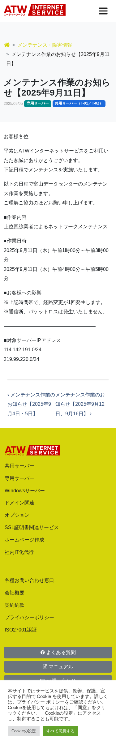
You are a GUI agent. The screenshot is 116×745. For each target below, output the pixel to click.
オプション (17, 515)
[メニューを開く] (103, 11)
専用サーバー (19, 478)
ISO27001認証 (21, 629)
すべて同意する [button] (60, 731)
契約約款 (14, 605)
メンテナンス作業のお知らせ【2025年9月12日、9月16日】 (80, 404)
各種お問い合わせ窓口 (29, 580)
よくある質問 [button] (60, 652)
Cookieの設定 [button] (23, 731)
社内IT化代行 (19, 552)
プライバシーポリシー (29, 617)
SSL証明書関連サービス (32, 527)
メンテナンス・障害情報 (45, 45)
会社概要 (14, 592)
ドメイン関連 (19, 502)
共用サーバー (19, 466)
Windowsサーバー (25, 490)
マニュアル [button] (60, 666)
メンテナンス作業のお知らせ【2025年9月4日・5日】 (31, 404)
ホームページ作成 (24, 539)
